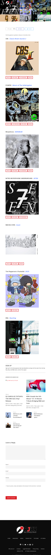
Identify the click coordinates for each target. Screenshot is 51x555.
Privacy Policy (36, 548)
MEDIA (21, 538)
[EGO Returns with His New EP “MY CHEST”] (15, 425)
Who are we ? (11, 548)
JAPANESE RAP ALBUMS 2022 (12, 377)
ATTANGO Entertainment (30, 551)
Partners (42, 548)
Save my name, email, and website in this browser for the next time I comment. (24, 486)
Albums (21, 12)
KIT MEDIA (43, 538)
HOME (9, 538)
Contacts (19, 548)
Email (7, 471)
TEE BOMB (36, 538)
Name (7, 464)
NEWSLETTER (20, 551)
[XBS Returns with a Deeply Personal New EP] (15, 415)
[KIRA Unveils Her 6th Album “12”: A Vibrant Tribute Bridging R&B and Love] (35, 394)
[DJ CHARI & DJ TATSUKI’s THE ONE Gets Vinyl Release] (15, 393)
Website (7, 477)
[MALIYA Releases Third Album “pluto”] (35, 415)
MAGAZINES (15, 538)
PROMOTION (28, 538)
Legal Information (26, 548)
